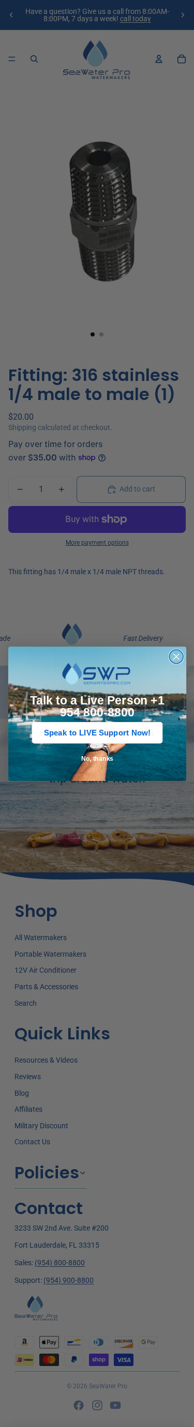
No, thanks (97, 758)
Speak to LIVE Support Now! (97, 732)
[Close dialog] (176, 657)
